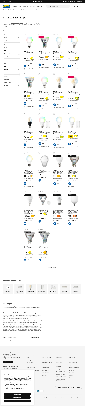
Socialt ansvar (72, 370)
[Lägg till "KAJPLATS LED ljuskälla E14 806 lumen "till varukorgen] (69, 66)
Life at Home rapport (74, 360)
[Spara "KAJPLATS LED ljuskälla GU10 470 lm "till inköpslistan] (43, 64)
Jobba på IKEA (72, 355)
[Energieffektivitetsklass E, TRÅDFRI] (59, 176)
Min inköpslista (30, 360)
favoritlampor (35, 320)
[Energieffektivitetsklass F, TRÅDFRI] (59, 216)
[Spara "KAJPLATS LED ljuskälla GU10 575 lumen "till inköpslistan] (28, 103)
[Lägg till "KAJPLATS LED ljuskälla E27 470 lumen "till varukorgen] (54, 104)
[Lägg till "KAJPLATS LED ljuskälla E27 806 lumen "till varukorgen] (69, 106)
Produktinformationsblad (28, 60)
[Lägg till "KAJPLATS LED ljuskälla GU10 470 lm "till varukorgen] (40, 64)
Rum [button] (20, 6)
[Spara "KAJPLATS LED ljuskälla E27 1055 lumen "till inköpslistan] (28, 66)
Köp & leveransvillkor (60, 371)
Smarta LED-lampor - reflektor (9, 337)
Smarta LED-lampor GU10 (35, 340)
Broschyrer (71, 372)
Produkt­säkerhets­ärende (61, 376)
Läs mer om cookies (8, 391)
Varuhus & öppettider (46, 355)
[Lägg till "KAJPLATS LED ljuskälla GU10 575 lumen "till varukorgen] (25, 103)
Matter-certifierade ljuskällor (17, 23)
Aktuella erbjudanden (31, 365)
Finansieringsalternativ (47, 362)
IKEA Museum (72, 357)
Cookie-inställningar (17, 400)
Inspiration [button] (32, 6)
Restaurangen (45, 377)
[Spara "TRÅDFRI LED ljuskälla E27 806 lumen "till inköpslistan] (58, 223)
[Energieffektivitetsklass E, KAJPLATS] (47, 57)
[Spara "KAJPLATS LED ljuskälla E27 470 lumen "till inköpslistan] (58, 104)
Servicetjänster (59, 360)
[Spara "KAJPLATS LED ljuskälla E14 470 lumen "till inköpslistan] (28, 144)
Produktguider (59, 369)
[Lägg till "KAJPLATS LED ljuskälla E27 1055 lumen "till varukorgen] (25, 66)
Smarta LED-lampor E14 (8, 340)
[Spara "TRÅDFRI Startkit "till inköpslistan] (43, 221)
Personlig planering (46, 367)
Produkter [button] (15, 6)
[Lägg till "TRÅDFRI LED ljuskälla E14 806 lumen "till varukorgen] (25, 223)
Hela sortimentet (45, 372)
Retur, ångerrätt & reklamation (60, 363)
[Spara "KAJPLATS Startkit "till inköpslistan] (43, 143)
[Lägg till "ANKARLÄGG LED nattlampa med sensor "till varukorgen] (40, 180)
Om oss (71, 375)
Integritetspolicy (38, 397)
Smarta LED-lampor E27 (34, 337)
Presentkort (44, 375)
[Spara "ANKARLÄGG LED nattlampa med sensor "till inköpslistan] (43, 180)
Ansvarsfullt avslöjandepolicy (54, 397)
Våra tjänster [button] (39, 6)
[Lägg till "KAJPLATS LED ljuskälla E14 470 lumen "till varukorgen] (25, 144)
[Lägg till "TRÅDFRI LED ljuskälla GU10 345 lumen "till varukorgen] (69, 183)
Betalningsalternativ (46, 360)
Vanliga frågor (59, 357)
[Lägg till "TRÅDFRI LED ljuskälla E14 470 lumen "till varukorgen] (54, 183)
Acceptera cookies (17, 394)
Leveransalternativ (46, 365)
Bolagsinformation (78, 397)
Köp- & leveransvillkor (69, 397)
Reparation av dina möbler (75, 365)
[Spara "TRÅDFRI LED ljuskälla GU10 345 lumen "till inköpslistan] (72, 183)
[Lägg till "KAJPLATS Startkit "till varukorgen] (40, 143)
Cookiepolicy (44, 397)
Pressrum (71, 377)
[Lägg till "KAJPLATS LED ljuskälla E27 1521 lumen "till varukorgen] (54, 144)
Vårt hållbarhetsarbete (74, 367)
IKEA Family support (31, 367)
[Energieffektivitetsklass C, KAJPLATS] (77, 98)
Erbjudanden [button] (25, 6)
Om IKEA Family (30, 355)
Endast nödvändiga (17, 397)
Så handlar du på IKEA (46, 357)
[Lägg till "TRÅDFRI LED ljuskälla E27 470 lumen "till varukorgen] (69, 223)
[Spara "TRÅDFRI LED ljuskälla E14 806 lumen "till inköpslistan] (28, 223)
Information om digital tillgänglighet (60, 380)
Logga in (28, 357)
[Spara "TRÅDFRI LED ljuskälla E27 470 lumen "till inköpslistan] (72, 223)
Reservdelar (58, 366)
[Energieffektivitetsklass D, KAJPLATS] (32, 58)
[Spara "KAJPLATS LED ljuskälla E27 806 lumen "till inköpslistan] (72, 106)
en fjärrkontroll (32, 316)
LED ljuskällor (15, 320)
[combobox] (57, 6)
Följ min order (30, 362)
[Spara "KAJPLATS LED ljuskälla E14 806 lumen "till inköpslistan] (72, 66)
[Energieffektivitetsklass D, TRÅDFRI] (74, 176)
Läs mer (5, 26)
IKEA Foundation (73, 362)
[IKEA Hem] (6, 6)
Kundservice (58, 355)
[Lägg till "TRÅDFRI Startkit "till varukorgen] (40, 221)
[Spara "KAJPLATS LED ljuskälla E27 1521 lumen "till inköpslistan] (58, 144)
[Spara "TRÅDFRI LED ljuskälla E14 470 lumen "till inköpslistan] (58, 183)
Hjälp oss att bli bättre (60, 374)
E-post (62, 397)
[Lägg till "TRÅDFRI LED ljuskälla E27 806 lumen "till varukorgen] (54, 223)
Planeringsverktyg (45, 370)
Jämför (26, 34)
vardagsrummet (27, 324)
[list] (42, 289)
